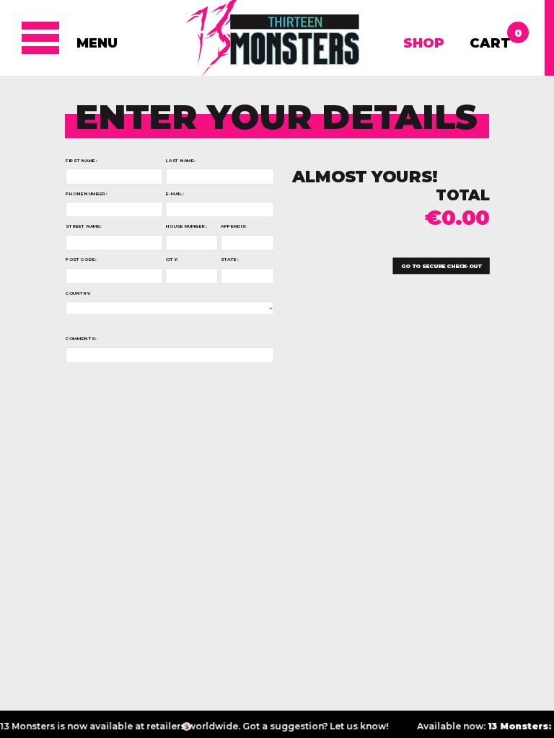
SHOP (423, 43)
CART (490, 39)
